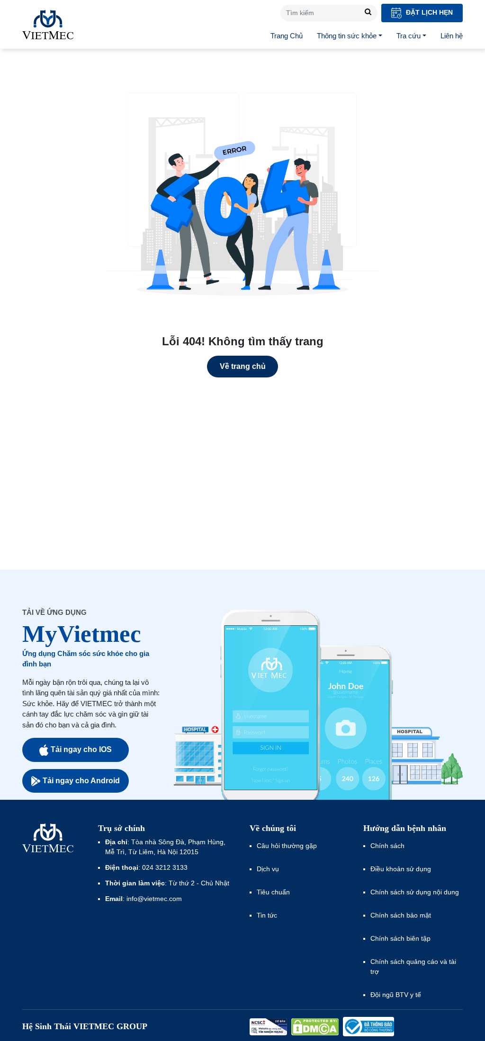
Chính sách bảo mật (400, 915)
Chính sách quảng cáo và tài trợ (413, 966)
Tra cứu (408, 36)
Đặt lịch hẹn (428, 12)
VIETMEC (47, 24)
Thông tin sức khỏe (347, 36)
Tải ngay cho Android (81, 781)
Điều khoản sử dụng (400, 869)
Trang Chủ (286, 36)
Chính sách (387, 845)
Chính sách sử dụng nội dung (414, 892)
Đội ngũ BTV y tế (395, 994)
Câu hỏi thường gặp (287, 845)
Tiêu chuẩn (273, 892)
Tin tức (267, 915)
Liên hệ (451, 36)
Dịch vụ (268, 869)
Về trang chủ (243, 366)
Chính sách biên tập (401, 938)
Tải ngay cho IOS (81, 749)
